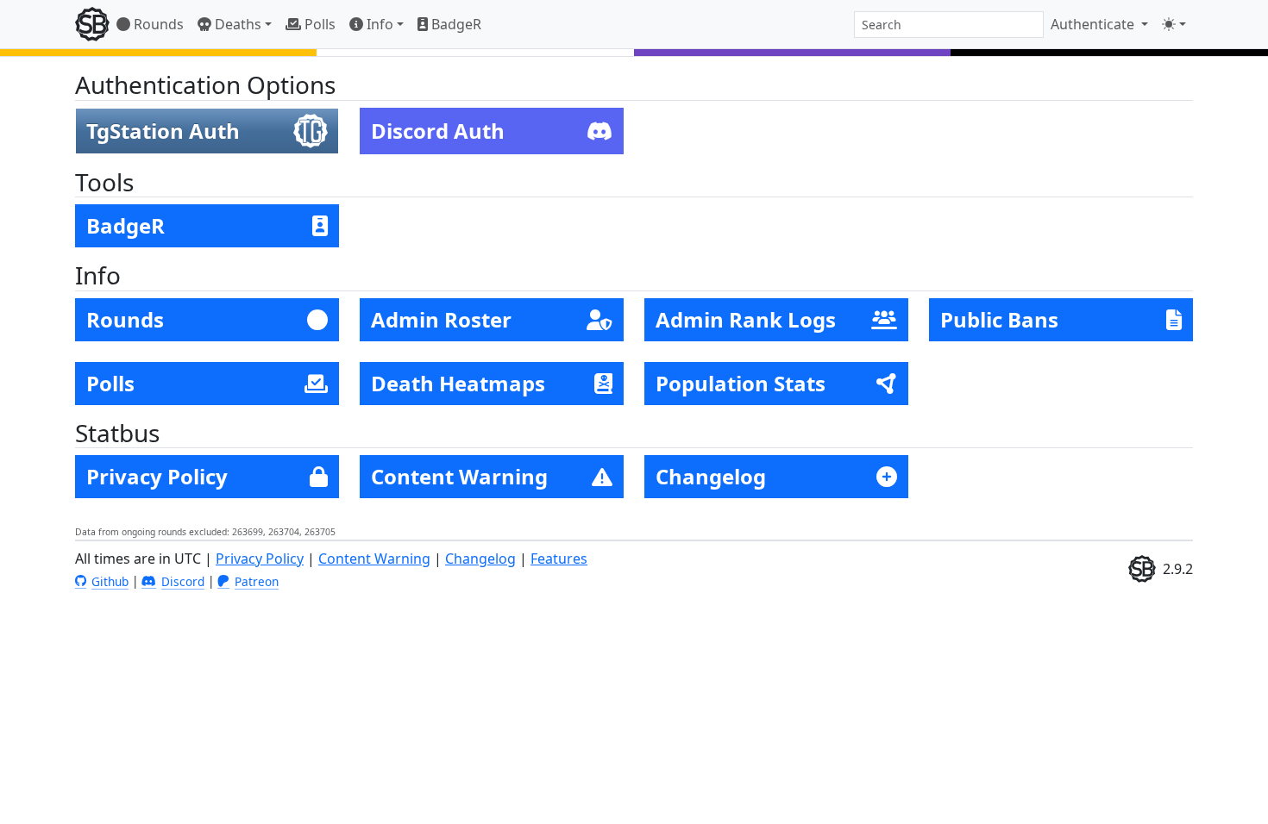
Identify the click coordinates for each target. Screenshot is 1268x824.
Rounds (157, 24)
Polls (318, 24)
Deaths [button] (236, 24)
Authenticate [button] (1094, 24)
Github (110, 581)
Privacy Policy (260, 558)
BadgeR (454, 24)
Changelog (480, 558)
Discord (182, 581)
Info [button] (378, 24)
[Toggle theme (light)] (1174, 24)
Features (558, 558)
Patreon (257, 581)
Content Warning (374, 558)
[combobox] (949, 24)
